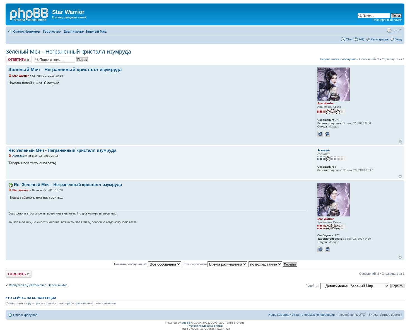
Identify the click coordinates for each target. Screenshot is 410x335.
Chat (349, 39)
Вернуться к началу (400, 141)
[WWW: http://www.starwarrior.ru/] (320, 134)
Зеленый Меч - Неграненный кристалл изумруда (68, 52)
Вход (398, 39)
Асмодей (18, 155)
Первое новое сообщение (338, 59)
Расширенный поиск (387, 19)
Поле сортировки (195, 264)
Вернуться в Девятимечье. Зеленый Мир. (38, 285)
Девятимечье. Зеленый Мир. (85, 31)
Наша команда (278, 314)
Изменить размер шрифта (398, 30)
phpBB (186, 322)
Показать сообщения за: (130, 264)
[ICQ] (327, 134)
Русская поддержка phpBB (205, 325)
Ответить (12, 57)
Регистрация (380, 39)
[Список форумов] (29, 14)
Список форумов (26, 31)
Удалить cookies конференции (313, 314)
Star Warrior (20, 75)
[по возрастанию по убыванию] (273, 264)
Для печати (389, 30)
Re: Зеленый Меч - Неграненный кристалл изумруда (62, 150)
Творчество (52, 31)
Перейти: (311, 285)
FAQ (361, 39)
